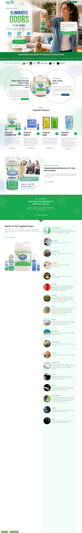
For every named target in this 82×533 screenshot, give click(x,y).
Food (53, 274)
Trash (53, 419)
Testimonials (4, 531)
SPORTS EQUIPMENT (56, 395)
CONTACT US (11, 237)
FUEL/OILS (54, 284)
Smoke (53, 385)
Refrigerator (55, 362)
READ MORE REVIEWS (43, 215)
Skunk (53, 374)
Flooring (54, 263)
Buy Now (74, 2)
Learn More (57, 94)
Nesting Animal (56, 342)
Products (52, 2)
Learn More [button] (60, 2)
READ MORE (12, 148)
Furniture (54, 295)
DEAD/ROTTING (55, 251)
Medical (54, 319)
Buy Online (25, 99)
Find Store (17, 99)
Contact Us (66, 94)
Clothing (55, 240)
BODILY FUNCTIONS (56, 228)
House (53, 306)
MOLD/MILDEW (55, 331)
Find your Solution (43, 2)
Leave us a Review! (14, 531)
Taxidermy (54, 408)
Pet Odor (54, 353)
